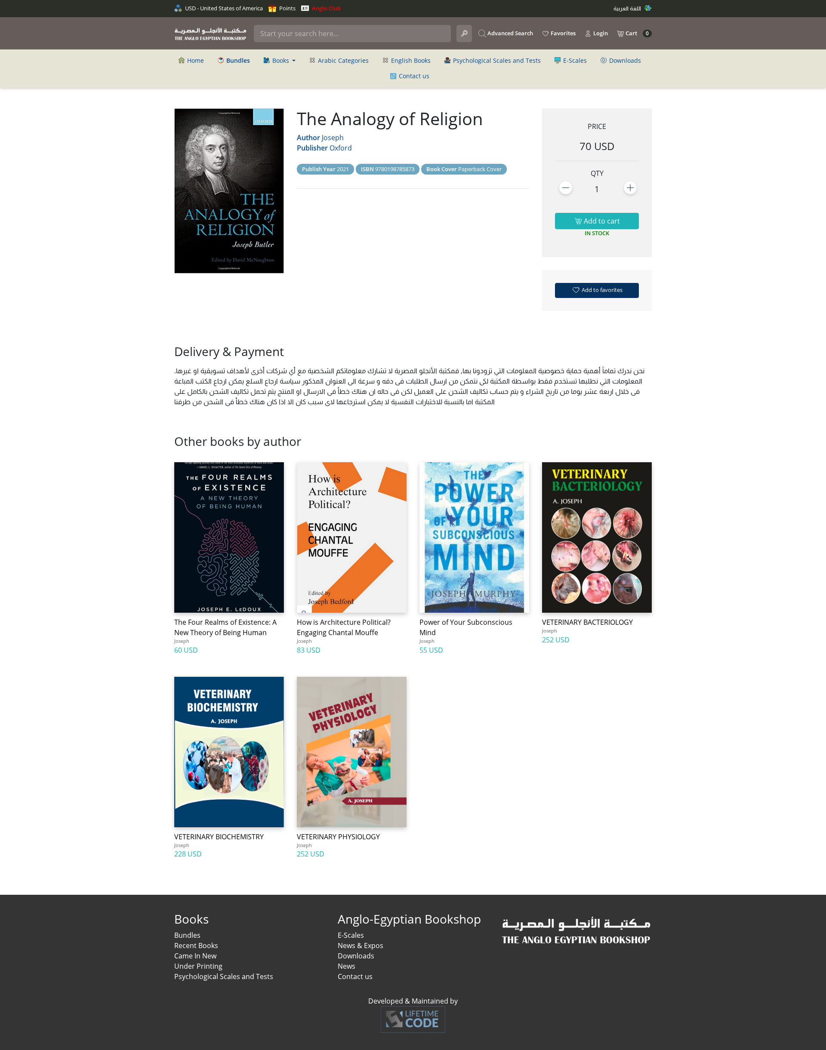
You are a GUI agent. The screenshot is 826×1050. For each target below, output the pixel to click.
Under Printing (198, 966)
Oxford (341, 148)
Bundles (187, 935)
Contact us (413, 76)
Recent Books (196, 945)
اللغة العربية (627, 8)
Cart (636, 33)
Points (287, 8)
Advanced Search (509, 33)
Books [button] (281, 60)
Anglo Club (326, 8)
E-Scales (574, 60)
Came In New (195, 956)
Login (600, 33)
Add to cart (601, 221)
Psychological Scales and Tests (496, 60)
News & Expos (360, 945)
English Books (410, 60)
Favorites (562, 33)
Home (194, 60)
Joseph (333, 137)
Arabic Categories (342, 60)
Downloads (624, 60)
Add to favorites (601, 290)
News (346, 966)
